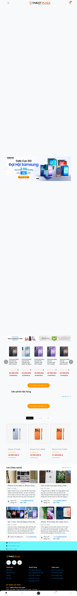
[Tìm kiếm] (22, 593)
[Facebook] (8, 562)
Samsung (39, 418)
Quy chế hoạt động (57, 573)
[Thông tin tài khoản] (71, 593)
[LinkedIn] (14, 562)
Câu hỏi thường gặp (57, 578)
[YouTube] (19, 562)
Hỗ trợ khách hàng (13, 546)
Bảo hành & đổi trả (34, 575)
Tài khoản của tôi (34, 578)
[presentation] (6, 441)
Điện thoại (9, 570)
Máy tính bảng (10, 573)
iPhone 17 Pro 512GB (59, 449)
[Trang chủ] (6, 593)
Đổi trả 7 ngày (13, 549)
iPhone (30, 418)
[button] (7, 362)
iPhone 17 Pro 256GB (37, 449)
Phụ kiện (8, 578)
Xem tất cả (65, 396)
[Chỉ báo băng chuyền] (33, 178)
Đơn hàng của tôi (34, 581)
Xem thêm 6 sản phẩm (38, 385)
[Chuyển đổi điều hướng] (8, 3)
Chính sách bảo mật (57, 570)
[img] (70, 168)
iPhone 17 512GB (14, 449)
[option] (38, 362)
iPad (48, 418)
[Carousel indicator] (37, 178)
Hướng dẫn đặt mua (35, 570)
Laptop (8, 575)
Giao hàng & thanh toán (36, 573)
